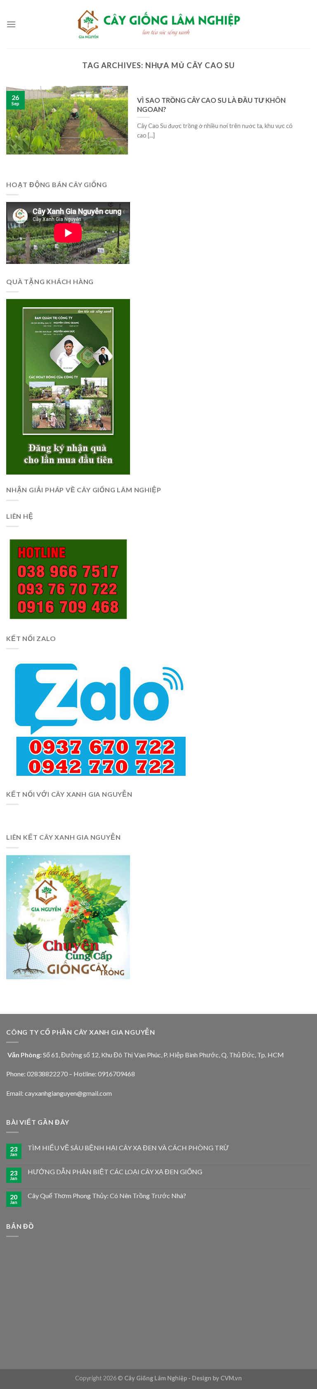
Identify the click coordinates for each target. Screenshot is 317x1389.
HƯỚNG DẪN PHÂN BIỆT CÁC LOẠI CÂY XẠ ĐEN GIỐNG (115, 1171)
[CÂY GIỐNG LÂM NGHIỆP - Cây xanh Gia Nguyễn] (158, 23)
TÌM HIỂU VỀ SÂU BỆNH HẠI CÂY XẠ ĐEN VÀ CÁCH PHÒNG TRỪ (128, 1148)
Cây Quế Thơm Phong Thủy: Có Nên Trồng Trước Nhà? (107, 1195)
